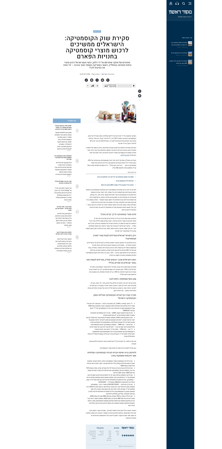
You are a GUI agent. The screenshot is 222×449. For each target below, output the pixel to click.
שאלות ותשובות (93, 437)
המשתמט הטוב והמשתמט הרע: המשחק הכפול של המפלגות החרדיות (63, 157)
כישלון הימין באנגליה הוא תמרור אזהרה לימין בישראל (64, 233)
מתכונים (109, 438)
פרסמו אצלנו (92, 431)
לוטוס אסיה (184, 47)
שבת (110, 435)
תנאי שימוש (93, 435)
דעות (118, 433)
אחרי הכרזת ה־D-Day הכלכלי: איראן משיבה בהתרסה (63, 182)
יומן (118, 435)
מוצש (109, 433)
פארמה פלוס (111, 74)
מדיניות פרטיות (92, 433)
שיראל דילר (184, 66)
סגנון (110, 437)
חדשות (117, 431)
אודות (102, 433)
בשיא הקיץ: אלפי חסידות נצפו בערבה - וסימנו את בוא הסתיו (63, 208)
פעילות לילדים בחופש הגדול (179, 53)
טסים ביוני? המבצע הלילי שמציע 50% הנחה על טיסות (117, 185)
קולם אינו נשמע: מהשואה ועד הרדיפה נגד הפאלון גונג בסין (115, 177)
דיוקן (110, 431)
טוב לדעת (97, 31)
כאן (135, 348)
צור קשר (101, 431)
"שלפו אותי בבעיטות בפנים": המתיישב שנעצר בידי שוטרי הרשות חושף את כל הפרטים (63, 127)
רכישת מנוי (100, 435)
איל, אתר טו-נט (183, 55)
